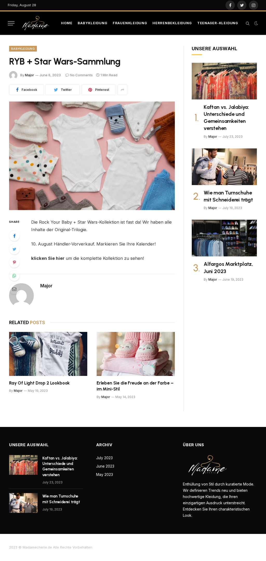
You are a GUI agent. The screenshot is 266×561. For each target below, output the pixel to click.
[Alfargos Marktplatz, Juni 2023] (224, 238)
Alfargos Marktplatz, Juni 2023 (228, 267)
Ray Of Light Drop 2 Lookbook (39, 383)
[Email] (14, 289)
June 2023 (105, 466)
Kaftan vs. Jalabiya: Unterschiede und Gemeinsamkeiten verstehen (226, 117)
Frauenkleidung (130, 23)
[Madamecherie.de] (36, 23)
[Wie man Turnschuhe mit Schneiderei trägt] (224, 166)
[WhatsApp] (14, 275)
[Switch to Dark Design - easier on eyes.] (255, 23)
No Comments (81, 75)
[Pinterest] (14, 262)
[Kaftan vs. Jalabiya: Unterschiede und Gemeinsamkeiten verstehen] (224, 81)
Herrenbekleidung (172, 23)
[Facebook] (14, 236)
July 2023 (104, 458)
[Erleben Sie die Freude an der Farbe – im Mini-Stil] (136, 354)
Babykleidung (92, 23)
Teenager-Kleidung (217, 23)
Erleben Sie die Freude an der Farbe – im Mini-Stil (135, 386)
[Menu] (11, 23)
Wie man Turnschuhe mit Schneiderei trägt (228, 196)
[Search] (248, 23)
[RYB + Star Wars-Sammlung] (92, 156)
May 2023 (104, 474)
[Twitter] (14, 249)
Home (66, 23)
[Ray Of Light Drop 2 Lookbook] (48, 354)
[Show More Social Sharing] (122, 90)
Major (29, 75)
